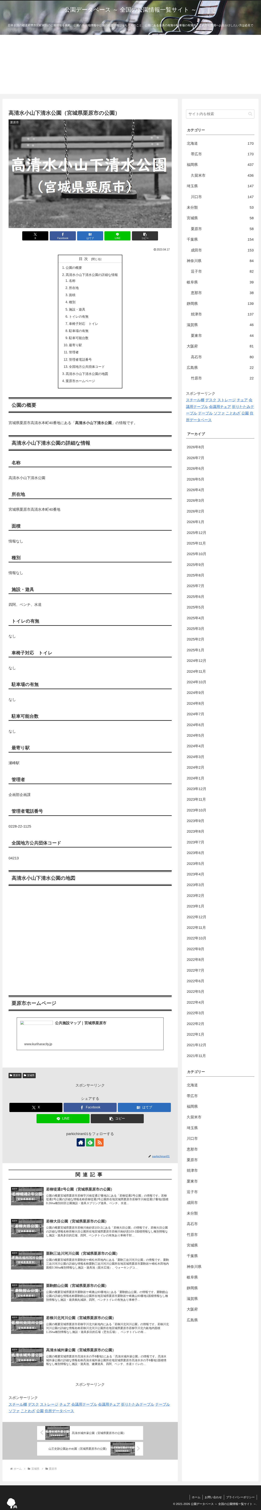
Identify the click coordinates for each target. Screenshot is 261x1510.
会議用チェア (109, 1404)
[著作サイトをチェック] (81, 1142)
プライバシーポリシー (240, 1497)
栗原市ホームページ (80, 381)
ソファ (14, 1411)
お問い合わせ (213, 1497)
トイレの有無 (78, 316)
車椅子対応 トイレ (83, 323)
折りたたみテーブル (137, 1404)
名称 (72, 280)
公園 (40, 1411)
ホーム (196, 1497)
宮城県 (30, 1075)
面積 (72, 295)
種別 (72, 302)
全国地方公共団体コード (87, 366)
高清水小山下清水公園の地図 (87, 374)
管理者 (74, 352)
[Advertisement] (130, 65)
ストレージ (49, 1404)
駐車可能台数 (78, 338)
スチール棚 (18, 1404)
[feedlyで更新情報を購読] (90, 1142)
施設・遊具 (77, 309)
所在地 (74, 288)
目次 (84, 259)
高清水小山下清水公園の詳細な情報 (92, 275)
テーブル (162, 1404)
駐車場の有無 (78, 331)
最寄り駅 (75, 345)
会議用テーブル (84, 1404)
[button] (145, 235)
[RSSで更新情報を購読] (99, 1142)
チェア (64, 1404)
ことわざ (28, 1411)
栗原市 (16, 1075)
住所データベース (59, 1411)
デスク (33, 1404)
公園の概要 (74, 267)
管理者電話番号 (80, 359)
